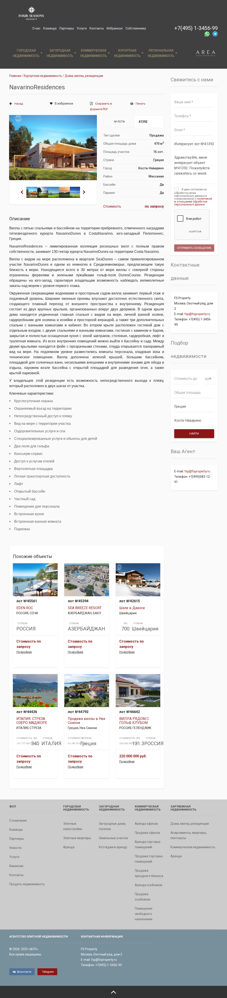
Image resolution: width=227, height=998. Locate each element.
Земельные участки (113, 838)
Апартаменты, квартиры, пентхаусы (188, 835)
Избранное (115, 28)
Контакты (97, 28)
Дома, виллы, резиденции (189, 823)
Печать (140, 103)
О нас (36, 28)
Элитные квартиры (77, 838)
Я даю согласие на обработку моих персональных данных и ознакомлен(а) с (193, 197)
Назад (18, 103)
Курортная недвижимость (127, 53)
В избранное (64, 103)
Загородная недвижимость (60, 53)
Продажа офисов (147, 832)
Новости (15, 848)
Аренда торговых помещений (147, 844)
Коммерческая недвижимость (93, 53)
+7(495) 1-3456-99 (196, 28)
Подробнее (24, 652)
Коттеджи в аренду (113, 847)
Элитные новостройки (72, 826)
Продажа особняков (142, 896)
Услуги (82, 28)
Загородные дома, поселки (112, 826)
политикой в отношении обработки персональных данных (193, 201)
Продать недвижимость (27, 884)
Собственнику (135, 28)
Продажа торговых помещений (149, 858)
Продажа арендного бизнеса (149, 873)
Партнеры (66, 28)
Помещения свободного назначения (143, 914)
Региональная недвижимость (161, 53)
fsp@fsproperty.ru (197, 314)
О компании (18, 820)
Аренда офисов (146, 823)
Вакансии (16, 866)
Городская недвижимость (26, 53)
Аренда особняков (148, 885)
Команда (50, 28)
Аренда (68, 847)
